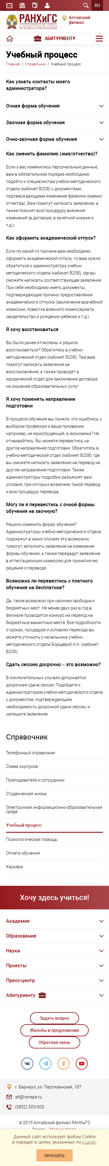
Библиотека (22, 5)
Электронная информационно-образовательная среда (54, 809)
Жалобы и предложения (54, 1030)
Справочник (35, 5)
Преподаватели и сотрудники (35, 780)
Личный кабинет (47, 5)
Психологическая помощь (32, 839)
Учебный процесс (23, 825)
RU (97, 5)
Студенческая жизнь (26, 793)
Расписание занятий (9, 5)
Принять (54, 1155)
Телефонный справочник (30, 752)
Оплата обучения (23, 853)
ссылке (89, 1142)
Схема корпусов (22, 766)
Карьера (14, 866)
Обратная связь (54, 1042)
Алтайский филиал (79, 20)
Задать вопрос (54, 1018)
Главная (13, 64)
